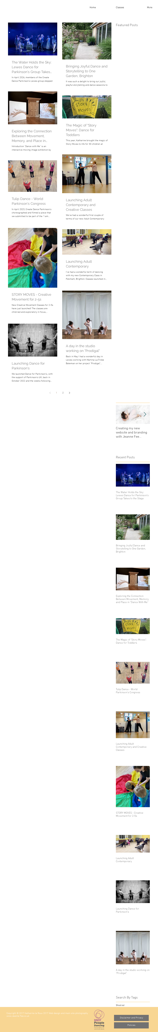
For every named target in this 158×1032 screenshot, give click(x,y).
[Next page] (69, 393)
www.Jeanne (12, 1016)
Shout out (120, 1005)
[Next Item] (144, 414)
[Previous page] (50, 393)
